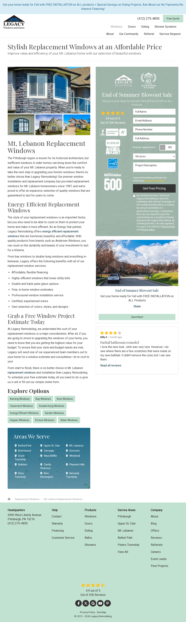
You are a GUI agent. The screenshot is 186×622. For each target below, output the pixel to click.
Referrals (157, 545)
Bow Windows (65, 398)
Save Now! (137, 317)
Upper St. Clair (52, 445)
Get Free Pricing (154, 188)
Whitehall (74, 455)
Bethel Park (24, 445)
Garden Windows (54, 413)
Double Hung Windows (51, 405)
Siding (89, 530)
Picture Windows (44, 420)
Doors (88, 523)
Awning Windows (20, 398)
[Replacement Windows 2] (21, 124)
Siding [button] (145, 26)
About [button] (110, 34)
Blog (154, 523)
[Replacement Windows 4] (76, 124)
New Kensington (46, 475)
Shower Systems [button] (165, 26)
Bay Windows (43, 398)
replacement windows (22, 372)
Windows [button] (116, 26)
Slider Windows (69, 420)
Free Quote (173, 18)
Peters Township (128, 545)
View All (123, 552)
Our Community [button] (128, 34)
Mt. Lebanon (76, 445)
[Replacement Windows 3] (48, 124)
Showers (90, 545)
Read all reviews (110, 365)
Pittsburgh (124, 516)
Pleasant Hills (77, 464)
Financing (58, 530)
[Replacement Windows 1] (49, 90)
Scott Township (20, 457)
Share (137, 306)
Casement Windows (21, 405)
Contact (56, 516)
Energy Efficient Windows (24, 413)
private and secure (154, 181)
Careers (156, 552)
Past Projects (159, 566)
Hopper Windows (19, 420)
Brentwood (24, 450)
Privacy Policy (148, 229)
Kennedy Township (72, 475)
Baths (88, 537)
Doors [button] (132, 26)
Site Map (101, 612)
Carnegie (49, 450)
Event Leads (159, 559)
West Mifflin (50, 455)
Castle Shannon (45, 466)
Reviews (156, 537)
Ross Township (20, 475)
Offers (155, 530)
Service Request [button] (170, 34)
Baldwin (22, 464)
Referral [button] (149, 34)
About (154, 516)
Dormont (74, 450)
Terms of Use (168, 226)
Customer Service (63, 537)
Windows (90, 516)
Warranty (57, 523)
